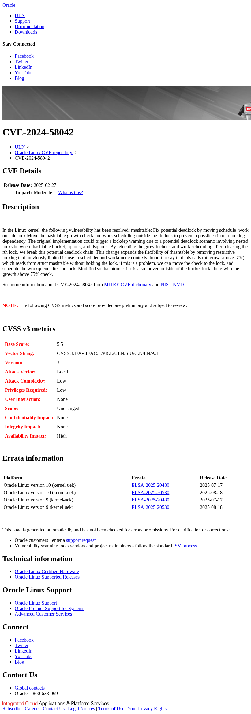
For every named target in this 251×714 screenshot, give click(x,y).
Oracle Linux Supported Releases (47, 576)
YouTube (23, 72)
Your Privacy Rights (147, 708)
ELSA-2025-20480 (150, 485)
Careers (32, 708)
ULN (20, 15)
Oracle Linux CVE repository (44, 152)
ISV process (185, 545)
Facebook (24, 56)
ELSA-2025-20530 (150, 492)
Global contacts (30, 687)
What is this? (70, 192)
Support (22, 21)
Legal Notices (81, 708)
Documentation (29, 26)
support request (81, 540)
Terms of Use (111, 708)
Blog (19, 78)
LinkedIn (23, 67)
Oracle (8, 5)
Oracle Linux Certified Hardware (47, 571)
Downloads (26, 32)
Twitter (21, 61)
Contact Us (54, 708)
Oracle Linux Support (36, 602)
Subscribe (11, 708)
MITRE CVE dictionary (127, 284)
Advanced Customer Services (43, 613)
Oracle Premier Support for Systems (49, 608)
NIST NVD (172, 284)
